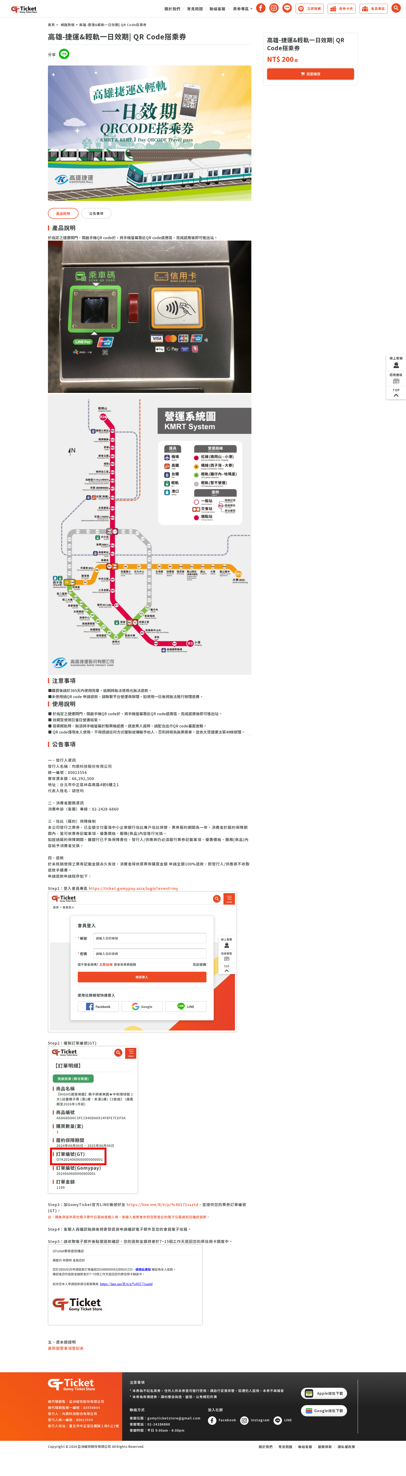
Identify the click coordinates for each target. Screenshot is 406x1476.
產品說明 (63, 213)
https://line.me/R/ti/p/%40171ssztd (162, 1204)
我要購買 (313, 73)
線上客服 (396, 358)
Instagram (260, 1420)
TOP (396, 390)
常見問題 (195, 9)
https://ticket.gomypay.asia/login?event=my (133, 888)
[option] (149, 133)
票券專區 (241, 9)
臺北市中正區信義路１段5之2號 (94, 1425)
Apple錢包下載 (330, 1393)
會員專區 (378, 8)
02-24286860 (158, 1424)
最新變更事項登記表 (66, 1348)
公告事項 (96, 213)
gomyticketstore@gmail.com (173, 1418)
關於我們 (172, 9)
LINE (288, 1420)
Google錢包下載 (328, 1410)
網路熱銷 (68, 24)
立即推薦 (314, 8)
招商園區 (396, 375)
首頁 (51, 24)
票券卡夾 (346, 8)
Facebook (227, 1420)
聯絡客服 (218, 9)
